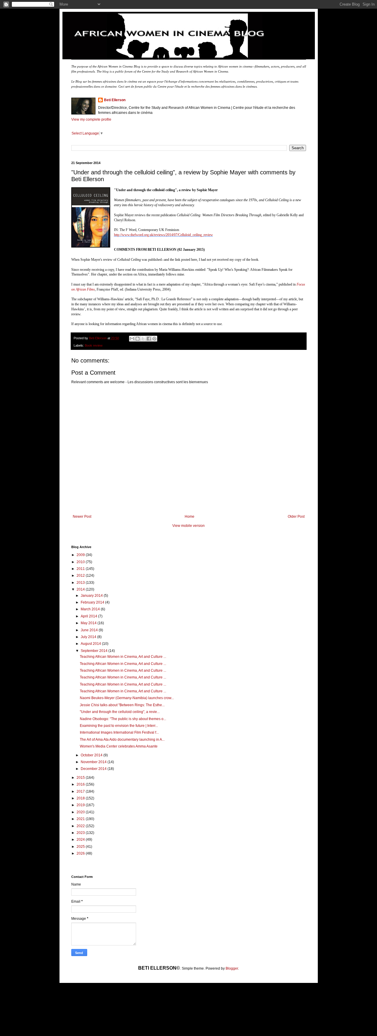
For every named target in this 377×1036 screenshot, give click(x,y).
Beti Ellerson (114, 100)
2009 (81, 555)
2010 (81, 562)
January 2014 (92, 596)
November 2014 (94, 762)
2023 (81, 833)
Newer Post (82, 516)
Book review (93, 345)
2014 (81, 589)
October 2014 (92, 755)
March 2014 (91, 609)
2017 (81, 791)
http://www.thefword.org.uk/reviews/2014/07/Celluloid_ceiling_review (163, 235)
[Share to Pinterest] (154, 339)
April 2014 (89, 616)
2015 (81, 778)
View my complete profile (91, 119)
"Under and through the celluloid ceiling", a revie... (120, 712)
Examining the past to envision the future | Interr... (119, 726)
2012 (81, 575)
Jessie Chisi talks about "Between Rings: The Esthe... (122, 705)
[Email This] (132, 339)
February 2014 (93, 602)
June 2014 (90, 630)
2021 (81, 819)
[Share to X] (143, 339)
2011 (81, 569)
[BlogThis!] (137, 339)
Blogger (232, 968)
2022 (81, 826)
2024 (81, 839)
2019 (81, 805)
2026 (81, 853)
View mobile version (188, 526)
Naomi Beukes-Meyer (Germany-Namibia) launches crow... (127, 698)
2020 (81, 812)
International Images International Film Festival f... (119, 732)
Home (189, 516)
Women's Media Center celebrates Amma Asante (119, 746)
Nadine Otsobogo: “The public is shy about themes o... (123, 719)
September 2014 (94, 651)
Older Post (296, 516)
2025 (81, 847)
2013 (81, 583)
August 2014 (91, 644)
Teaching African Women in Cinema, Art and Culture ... (123, 657)
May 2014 (89, 623)
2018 (81, 798)
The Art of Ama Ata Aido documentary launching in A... (122, 739)
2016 (81, 784)
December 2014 (94, 769)
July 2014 (89, 637)
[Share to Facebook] (149, 339)
